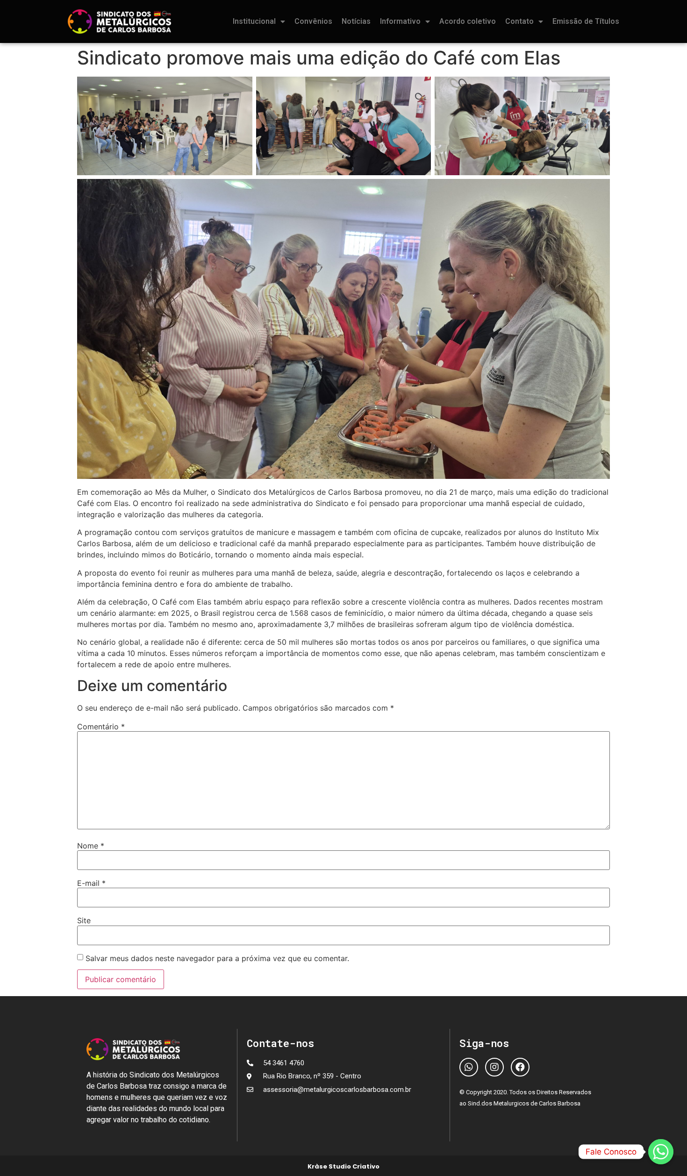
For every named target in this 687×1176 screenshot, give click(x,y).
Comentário (101, 726)
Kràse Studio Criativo (343, 1166)
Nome (90, 845)
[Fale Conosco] (660, 1151)
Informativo (400, 21)
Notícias (356, 21)
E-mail (91, 883)
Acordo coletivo (467, 21)
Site (84, 920)
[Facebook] (520, 1067)
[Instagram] (494, 1067)
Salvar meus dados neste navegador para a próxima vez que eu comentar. (217, 958)
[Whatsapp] (468, 1067)
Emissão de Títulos (585, 21)
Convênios (313, 21)
